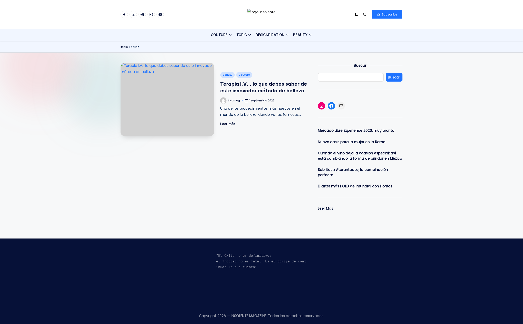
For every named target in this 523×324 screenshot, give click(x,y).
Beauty (227, 74)
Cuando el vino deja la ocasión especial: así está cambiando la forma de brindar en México (360, 156)
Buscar (360, 65)
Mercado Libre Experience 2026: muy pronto (356, 130)
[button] (387, 14)
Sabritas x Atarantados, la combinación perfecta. (353, 172)
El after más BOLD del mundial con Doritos (355, 186)
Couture (244, 74)
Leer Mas (325, 209)
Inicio (124, 47)
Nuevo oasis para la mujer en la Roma (352, 141)
